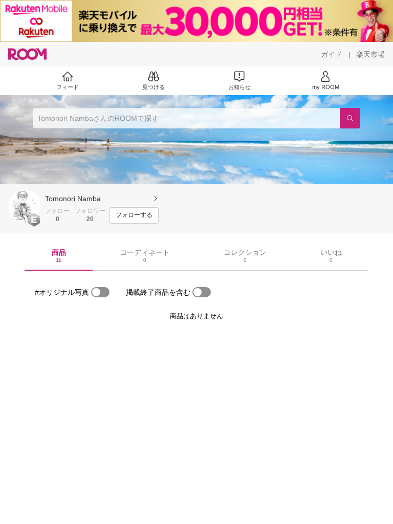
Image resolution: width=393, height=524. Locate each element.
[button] (24, 206)
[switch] (100, 292)
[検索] (350, 118)
